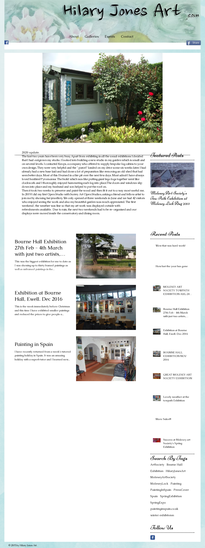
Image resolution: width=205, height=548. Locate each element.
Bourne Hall (175, 464)
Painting (176, 483)
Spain (154, 496)
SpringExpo (158, 502)
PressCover (181, 490)
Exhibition (156, 471)
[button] (92, 36)
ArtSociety (157, 464)
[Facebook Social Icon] (6, 42)
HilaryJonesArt (176, 471)
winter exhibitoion (162, 515)
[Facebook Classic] (152, 537)
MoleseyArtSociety (163, 477)
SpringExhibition (171, 496)
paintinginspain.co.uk (164, 509)
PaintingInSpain (160, 490)
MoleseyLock (159, 483)
